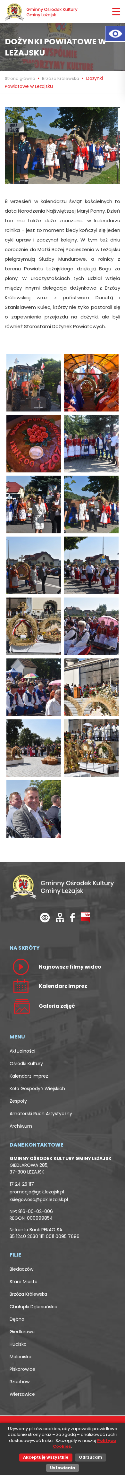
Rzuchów (19, 1381)
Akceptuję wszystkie (46, 1457)
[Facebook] (72, 917)
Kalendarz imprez (29, 1076)
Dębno (17, 1319)
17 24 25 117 (22, 1184)
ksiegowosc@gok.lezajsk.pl (39, 1199)
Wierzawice (22, 1394)
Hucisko (18, 1344)
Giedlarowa (22, 1331)
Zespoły (18, 1101)
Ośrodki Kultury (26, 1063)
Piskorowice (22, 1369)
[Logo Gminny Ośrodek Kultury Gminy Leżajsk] (42, 11)
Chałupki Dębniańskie (33, 1306)
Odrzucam (90, 1457)
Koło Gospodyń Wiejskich (37, 1088)
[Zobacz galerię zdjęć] (21, 1006)
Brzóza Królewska (60, 78)
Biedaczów (21, 1269)
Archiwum (21, 1126)
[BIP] (85, 917)
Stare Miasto (24, 1281)
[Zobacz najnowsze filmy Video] (21, 966)
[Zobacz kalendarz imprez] (21, 986)
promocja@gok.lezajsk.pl (37, 1192)
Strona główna (20, 78)
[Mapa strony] (60, 917)
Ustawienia (62, 1468)
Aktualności (22, 1051)
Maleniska (20, 1356)
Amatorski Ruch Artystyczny (41, 1113)
